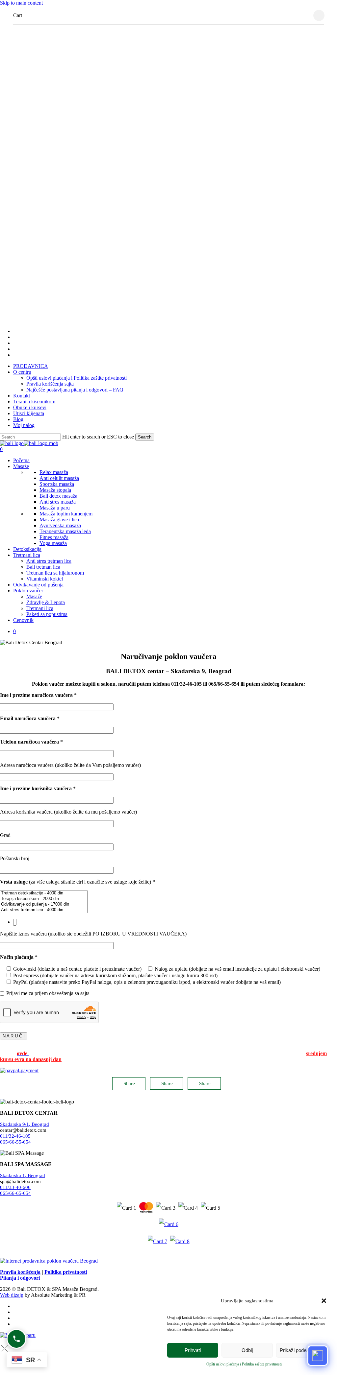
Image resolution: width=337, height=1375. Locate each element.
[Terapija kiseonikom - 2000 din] (43, 899)
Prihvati (193, 1350)
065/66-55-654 (15, 1142)
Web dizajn (11, 1295)
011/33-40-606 (15, 1187)
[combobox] (168, 922)
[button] (324, 1300)
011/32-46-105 (15, 1136)
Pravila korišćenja (20, 1272)
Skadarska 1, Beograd (22, 1175)
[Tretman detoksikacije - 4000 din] (43, 893)
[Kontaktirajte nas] (16, 1339)
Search (144, 437)
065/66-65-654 (15, 1193)
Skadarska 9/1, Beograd (24, 1124)
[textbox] (14, 922)
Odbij (247, 1350)
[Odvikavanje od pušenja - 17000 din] (43, 904)
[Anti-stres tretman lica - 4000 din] (43, 910)
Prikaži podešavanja (301, 1350)
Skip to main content (21, 3)
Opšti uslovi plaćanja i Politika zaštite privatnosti (244, 1364)
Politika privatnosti (65, 1272)
